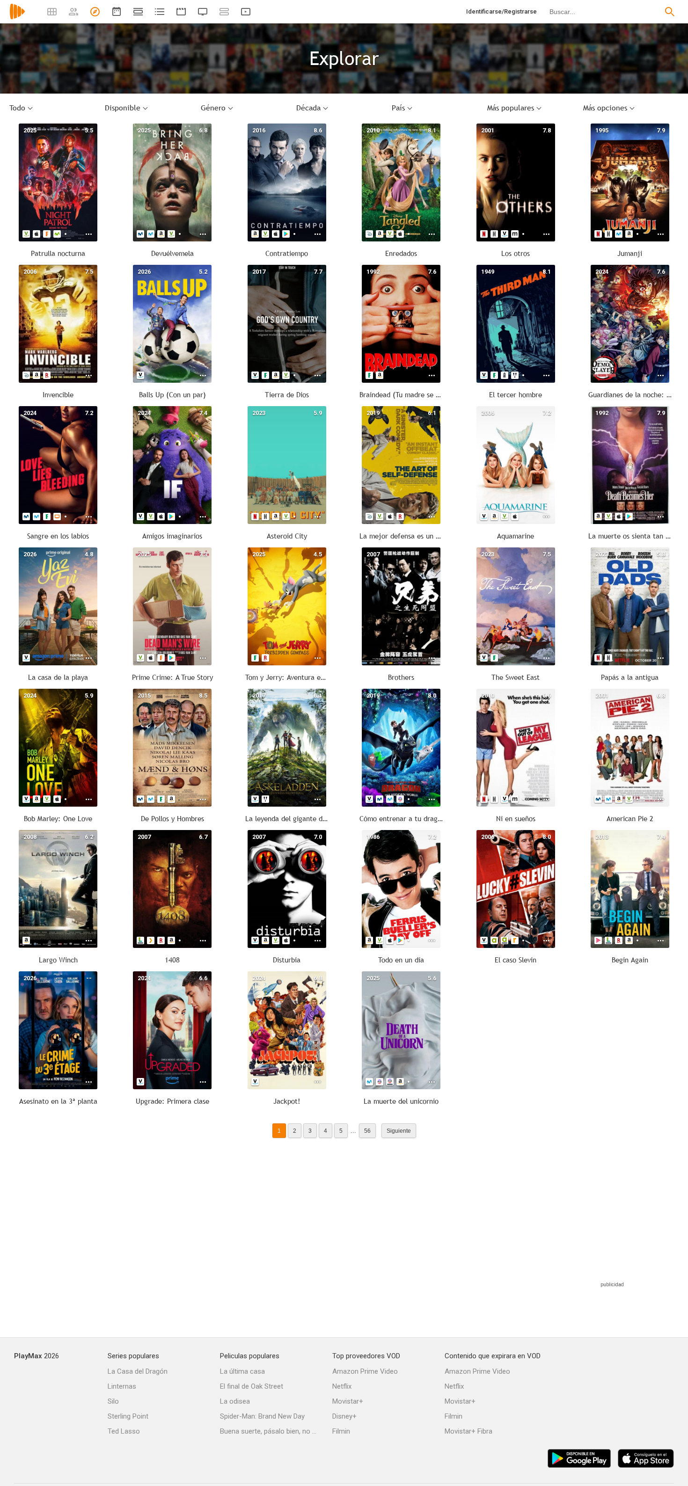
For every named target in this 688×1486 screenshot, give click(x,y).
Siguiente (399, 1131)
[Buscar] (670, 12)
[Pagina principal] (17, 17)
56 (367, 1131)
